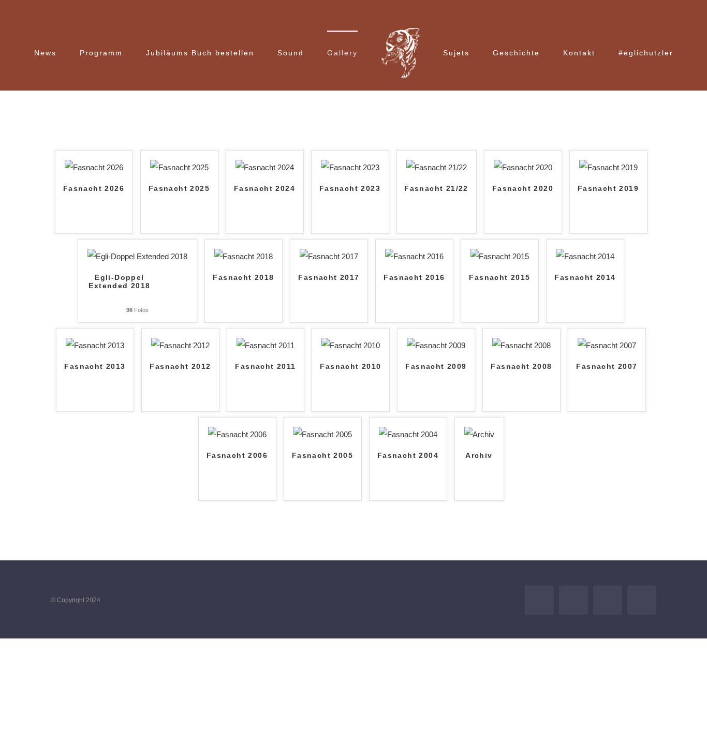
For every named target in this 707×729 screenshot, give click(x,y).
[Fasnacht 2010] (350, 345)
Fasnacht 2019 (608, 188)
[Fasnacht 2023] (350, 167)
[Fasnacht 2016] (414, 256)
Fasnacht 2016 (414, 277)
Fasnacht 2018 (243, 277)
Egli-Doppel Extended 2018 (119, 282)
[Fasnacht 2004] (408, 434)
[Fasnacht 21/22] (436, 167)
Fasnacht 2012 (180, 366)
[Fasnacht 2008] (521, 345)
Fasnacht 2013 (94, 366)
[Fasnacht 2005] (322, 434)
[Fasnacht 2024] (264, 167)
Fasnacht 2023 (349, 188)
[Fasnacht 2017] (329, 256)
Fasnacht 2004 (407, 455)
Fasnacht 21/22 (436, 188)
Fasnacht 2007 (606, 366)
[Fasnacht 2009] (436, 345)
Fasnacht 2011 (265, 366)
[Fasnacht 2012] (180, 345)
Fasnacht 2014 (584, 277)
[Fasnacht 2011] (265, 345)
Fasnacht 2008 (521, 366)
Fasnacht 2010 (350, 366)
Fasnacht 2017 (328, 277)
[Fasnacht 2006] (237, 434)
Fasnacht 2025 (179, 188)
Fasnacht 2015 (499, 277)
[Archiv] (479, 434)
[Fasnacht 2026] (94, 167)
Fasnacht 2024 (264, 188)
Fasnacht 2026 (93, 188)
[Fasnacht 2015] (499, 256)
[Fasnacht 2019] (608, 167)
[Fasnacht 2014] (585, 256)
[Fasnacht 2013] (95, 345)
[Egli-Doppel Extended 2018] (137, 256)
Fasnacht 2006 (237, 455)
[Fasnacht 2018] (243, 256)
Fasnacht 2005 (322, 455)
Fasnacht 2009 (435, 366)
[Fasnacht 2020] (523, 167)
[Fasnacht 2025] (179, 167)
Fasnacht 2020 (522, 188)
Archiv (478, 455)
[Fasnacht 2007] (607, 345)
